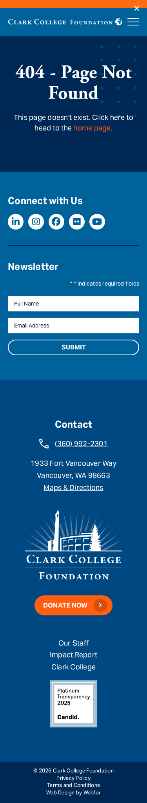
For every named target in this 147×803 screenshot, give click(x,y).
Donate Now (65, 605)
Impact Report (73, 654)
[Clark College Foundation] (60, 20)
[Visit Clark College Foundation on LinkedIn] (16, 222)
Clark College (73, 666)
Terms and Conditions (73, 785)
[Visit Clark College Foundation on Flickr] (77, 222)
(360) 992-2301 (81, 443)
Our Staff (73, 642)
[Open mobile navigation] (133, 22)
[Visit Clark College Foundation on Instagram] (36, 222)
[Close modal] (136, 9)
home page (92, 127)
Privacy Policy (73, 778)
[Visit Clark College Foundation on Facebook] (56, 222)
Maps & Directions (73, 487)
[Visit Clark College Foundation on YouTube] (97, 222)
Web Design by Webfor (73, 792)
